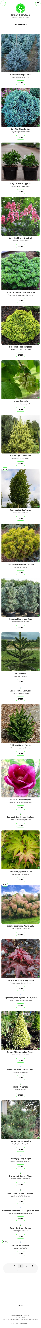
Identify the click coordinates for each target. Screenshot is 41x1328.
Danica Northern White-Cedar (20, 1070)
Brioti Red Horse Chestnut (20, 239)
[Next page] (23, 1270)
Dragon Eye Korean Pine (20, 1142)
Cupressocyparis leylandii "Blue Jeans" (20, 999)
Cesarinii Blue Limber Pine (20, 620)
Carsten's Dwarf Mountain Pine (20, 565)
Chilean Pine (20, 674)
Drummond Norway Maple (20, 1177)
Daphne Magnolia (20, 1088)
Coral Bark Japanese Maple (20, 872)
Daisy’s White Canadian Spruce (20, 1053)
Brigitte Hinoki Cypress (20, 184)
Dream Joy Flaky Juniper (20, 1160)
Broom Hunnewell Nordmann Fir (20, 293)
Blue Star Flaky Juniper (20, 130)
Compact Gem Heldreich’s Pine (20, 818)
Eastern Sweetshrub (20, 1246)
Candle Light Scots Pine (20, 457)
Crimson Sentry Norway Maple (20, 981)
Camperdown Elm (20, 402)
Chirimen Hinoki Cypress (20, 746)
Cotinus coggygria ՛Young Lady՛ (20, 927)
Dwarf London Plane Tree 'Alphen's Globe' (20, 1212)
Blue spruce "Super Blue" (20, 76)
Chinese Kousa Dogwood (20, 692)
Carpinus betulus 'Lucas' (20, 511)
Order (20, 83)
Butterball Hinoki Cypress (20, 348)
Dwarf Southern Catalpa (20, 1229)
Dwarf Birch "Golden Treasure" (20, 1194)
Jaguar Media (23, 1323)
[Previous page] (9, 1266)
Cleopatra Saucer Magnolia (20, 801)
